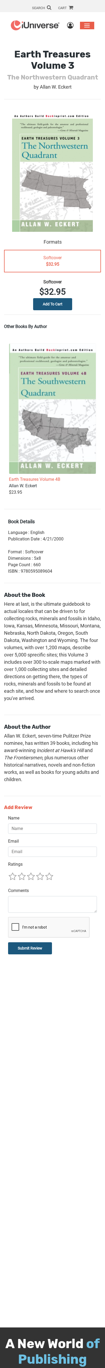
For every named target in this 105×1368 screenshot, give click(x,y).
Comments (18, 890)
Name (13, 818)
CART (63, 8)
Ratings (15, 864)
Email (13, 841)
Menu (87, 25)
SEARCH (39, 8)
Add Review (18, 807)
